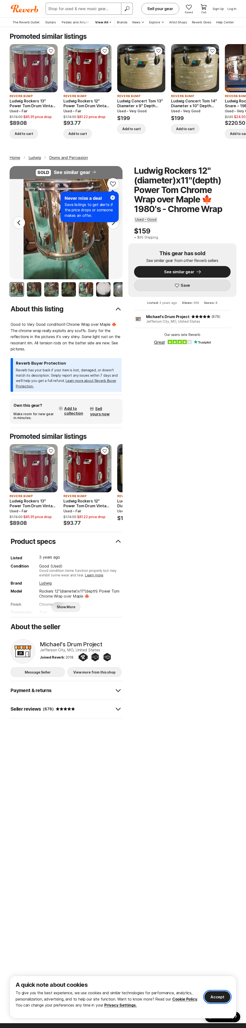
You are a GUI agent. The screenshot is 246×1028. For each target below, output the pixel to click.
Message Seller (37, 672)
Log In (232, 9)
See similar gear (72, 172)
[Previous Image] (19, 222)
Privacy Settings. (120, 1005)
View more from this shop (94, 672)
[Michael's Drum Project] (23, 651)
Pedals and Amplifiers (78, 22)
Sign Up (218, 9)
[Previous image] (16, 68)
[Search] (127, 8)
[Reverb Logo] (24, 9)
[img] (200, 317)
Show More (66, 607)
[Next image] (51, 68)
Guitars (50, 22)
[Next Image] (113, 222)
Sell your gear (160, 8)
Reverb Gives (201, 22)
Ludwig (45, 583)
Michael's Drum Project (167, 316)
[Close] (112, 197)
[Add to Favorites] (51, 51)
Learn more (94, 575)
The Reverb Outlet (25, 22)
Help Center (225, 22)
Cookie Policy (184, 999)
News (136, 22)
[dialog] (123, 997)
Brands (122, 22)
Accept (217, 997)
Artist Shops (178, 22)
